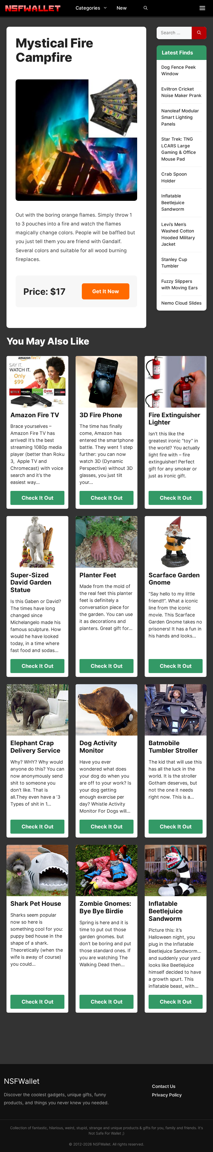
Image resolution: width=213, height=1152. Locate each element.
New (122, 8)
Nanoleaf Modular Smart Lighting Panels (180, 117)
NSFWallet (21, 1081)
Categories (88, 8)
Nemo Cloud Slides (181, 303)
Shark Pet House (35, 903)
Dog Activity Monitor (98, 746)
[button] (106, 8)
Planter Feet (97, 575)
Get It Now (105, 291)
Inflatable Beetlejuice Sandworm (172, 202)
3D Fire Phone (100, 415)
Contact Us (163, 1086)
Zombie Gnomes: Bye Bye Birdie (105, 907)
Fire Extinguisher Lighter (174, 418)
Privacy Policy (167, 1095)
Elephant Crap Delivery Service (35, 746)
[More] (202, 8)
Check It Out (38, 498)
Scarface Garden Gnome (174, 578)
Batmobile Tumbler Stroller (173, 746)
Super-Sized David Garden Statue (30, 582)
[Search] (199, 33)
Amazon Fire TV (34, 415)
